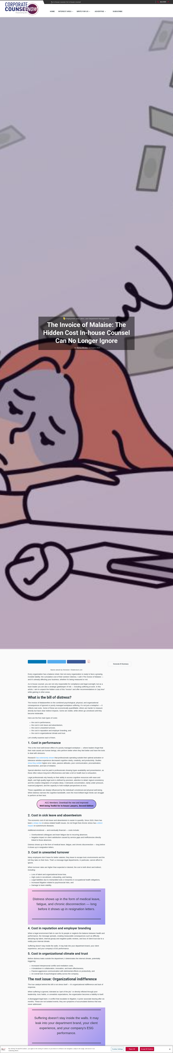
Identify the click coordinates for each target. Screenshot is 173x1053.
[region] (86, 1049)
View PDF (93, 661)
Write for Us (82, 11)
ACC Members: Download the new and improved (66, 804)
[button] (37, 661)
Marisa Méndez (82, 348)
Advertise (99, 11)
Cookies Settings (117, 1049)
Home (52, 11)
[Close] (170, 1049)
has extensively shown (45, 758)
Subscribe (117, 11)
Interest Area (64, 11)
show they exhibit (35, 763)
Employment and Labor (74, 319)
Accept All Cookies (147, 1049)
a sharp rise (37, 823)
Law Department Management (97, 319)
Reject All (132, 1049)
